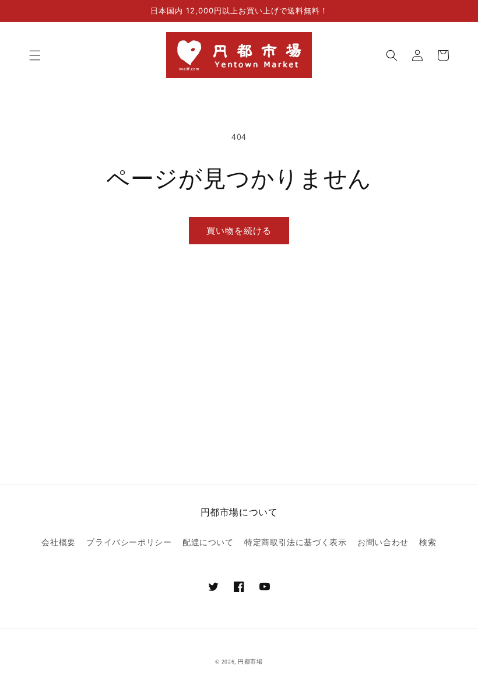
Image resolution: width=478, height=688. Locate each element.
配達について (208, 542)
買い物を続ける (239, 230)
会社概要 (58, 542)
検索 (427, 542)
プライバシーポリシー (128, 542)
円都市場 (250, 661)
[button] (35, 55)
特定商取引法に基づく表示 (295, 542)
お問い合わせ (383, 542)
